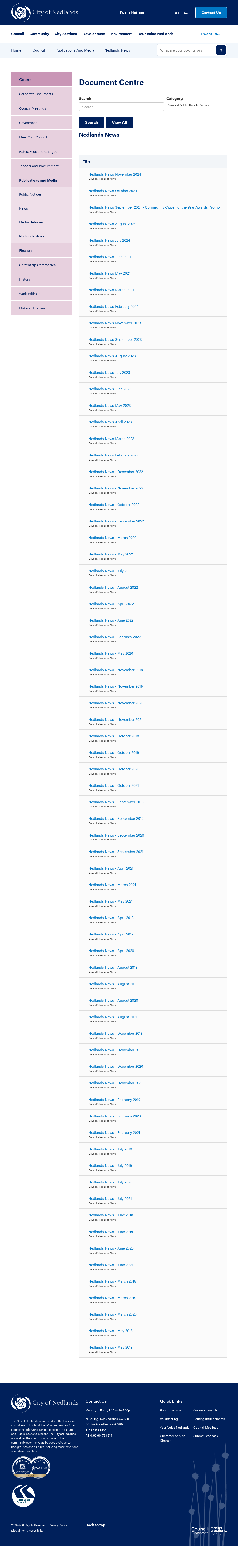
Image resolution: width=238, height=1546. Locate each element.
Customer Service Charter (172, 1438)
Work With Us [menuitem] (29, 293)
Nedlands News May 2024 (109, 273)
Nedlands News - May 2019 (110, 1347)
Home (16, 50)
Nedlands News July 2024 (109, 240)
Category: (174, 98)
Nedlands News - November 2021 (115, 719)
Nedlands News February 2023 (113, 455)
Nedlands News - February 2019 (114, 1099)
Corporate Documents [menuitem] (36, 93)
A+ (177, 13)
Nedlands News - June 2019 (110, 1231)
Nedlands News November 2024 (114, 174)
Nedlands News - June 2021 (110, 1264)
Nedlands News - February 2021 (114, 1132)
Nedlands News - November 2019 (115, 686)
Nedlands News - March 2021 (112, 884)
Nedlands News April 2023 (110, 421)
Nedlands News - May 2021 (110, 901)
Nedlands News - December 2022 (115, 471)
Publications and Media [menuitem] (38, 180)
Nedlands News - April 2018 (111, 917)
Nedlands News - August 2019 (113, 983)
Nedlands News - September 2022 (116, 521)
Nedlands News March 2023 (111, 438)
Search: (86, 98)
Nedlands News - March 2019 (112, 1297)
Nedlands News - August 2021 (112, 1016)
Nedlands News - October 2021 (113, 785)
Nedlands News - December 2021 (115, 1082)
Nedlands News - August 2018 (113, 967)
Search (91, 122)
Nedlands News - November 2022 (115, 488)
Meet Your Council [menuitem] (33, 137)
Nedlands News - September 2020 (116, 835)
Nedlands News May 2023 (109, 405)
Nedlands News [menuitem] (31, 235)
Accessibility (35, 1530)
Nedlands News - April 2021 (110, 868)
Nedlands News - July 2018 (110, 1149)
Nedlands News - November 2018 (115, 669)
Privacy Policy (58, 1525)
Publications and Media (74, 50)
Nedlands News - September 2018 (116, 801)
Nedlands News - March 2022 (112, 537)
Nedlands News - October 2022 (113, 504)
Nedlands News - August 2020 (113, 1000)
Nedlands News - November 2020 (115, 703)
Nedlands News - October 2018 (113, 736)
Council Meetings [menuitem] (32, 108)
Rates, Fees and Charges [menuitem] (38, 151)
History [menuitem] (24, 279)
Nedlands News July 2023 (109, 372)
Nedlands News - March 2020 (112, 1314)
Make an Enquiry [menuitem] (32, 307)
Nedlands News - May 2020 (110, 653)
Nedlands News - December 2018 (115, 1033)
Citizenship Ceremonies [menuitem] (37, 264)
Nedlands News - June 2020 (111, 1248)
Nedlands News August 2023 (112, 355)
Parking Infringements (209, 1418)
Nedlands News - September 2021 (115, 851)
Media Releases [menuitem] (31, 222)
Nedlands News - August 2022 (113, 587)
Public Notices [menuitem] (30, 194)
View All (119, 122)
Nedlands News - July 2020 (110, 1182)
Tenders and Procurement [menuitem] (39, 165)
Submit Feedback (205, 1435)
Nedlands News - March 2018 (112, 1281)
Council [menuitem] (26, 79)
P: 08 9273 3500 (96, 1430)
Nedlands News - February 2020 (114, 1116)
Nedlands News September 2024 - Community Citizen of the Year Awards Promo (154, 207)
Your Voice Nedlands (174, 1427)
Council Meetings (205, 1427)
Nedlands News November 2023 (114, 322)
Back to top (95, 1524)
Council (39, 50)
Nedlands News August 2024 (112, 223)
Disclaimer (18, 1530)
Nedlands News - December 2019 (115, 1049)
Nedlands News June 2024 (109, 256)
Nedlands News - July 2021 (110, 1198)
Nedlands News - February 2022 (114, 636)
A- (186, 13)
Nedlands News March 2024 (111, 289)
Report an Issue (171, 1410)
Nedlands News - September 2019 (116, 818)
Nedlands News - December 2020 (115, 1066)
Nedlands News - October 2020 (113, 768)
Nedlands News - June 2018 (110, 1215)
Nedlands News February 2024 (113, 306)
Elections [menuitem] (26, 250)
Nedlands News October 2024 (112, 190)
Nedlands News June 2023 (109, 388)
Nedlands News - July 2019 (110, 1165)
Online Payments (205, 1410)
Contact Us (211, 12)
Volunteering (169, 1418)
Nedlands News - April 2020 (111, 950)
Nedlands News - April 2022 (111, 603)
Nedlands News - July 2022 (110, 570)
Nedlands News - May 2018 (110, 1330)
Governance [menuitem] (28, 122)
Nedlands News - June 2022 (110, 620)
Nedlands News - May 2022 (110, 554)
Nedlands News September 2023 (115, 339)
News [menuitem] (23, 208)
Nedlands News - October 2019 (113, 752)
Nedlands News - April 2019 (111, 934)
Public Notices (132, 12)
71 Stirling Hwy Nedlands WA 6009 (108, 1419)
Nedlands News (117, 50)
